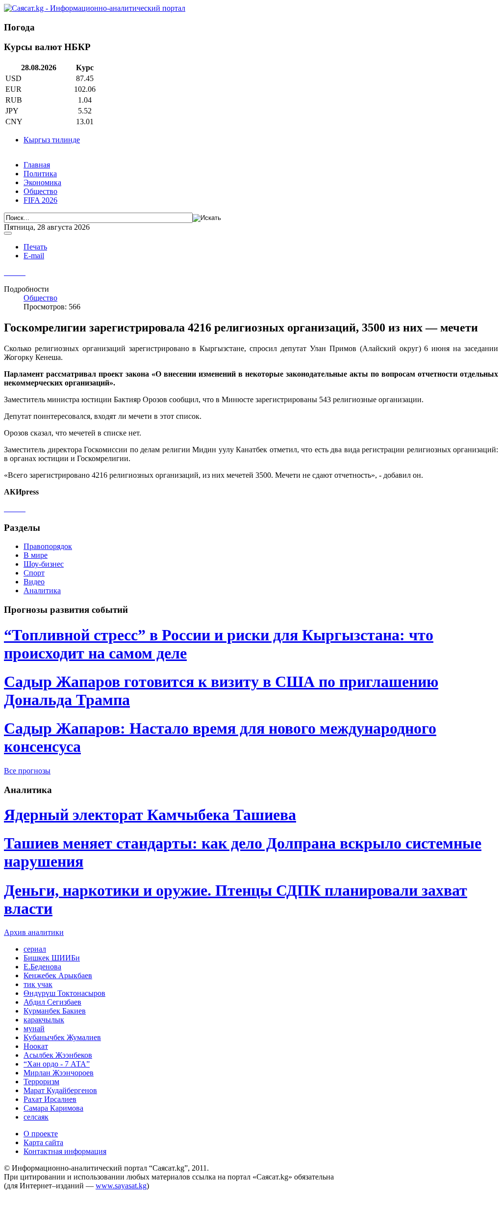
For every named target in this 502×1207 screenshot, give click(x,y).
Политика (40, 173)
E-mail (34, 255)
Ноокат (36, 1046)
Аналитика (42, 590)
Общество (40, 191)
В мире (36, 555)
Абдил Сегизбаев (52, 1002)
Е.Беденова (42, 966)
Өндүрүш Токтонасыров (64, 993)
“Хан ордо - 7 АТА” (57, 1064)
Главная (37, 165)
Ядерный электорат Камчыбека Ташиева (150, 814)
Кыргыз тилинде (52, 140)
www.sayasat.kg (121, 1185)
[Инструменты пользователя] (8, 233)
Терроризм (41, 1081)
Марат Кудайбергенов (60, 1090)
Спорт (34, 573)
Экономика (42, 182)
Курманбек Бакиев (55, 1011)
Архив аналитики (34, 932)
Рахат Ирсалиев (50, 1099)
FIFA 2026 (40, 200)
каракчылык (44, 1019)
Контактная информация (65, 1151)
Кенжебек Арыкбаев (58, 975)
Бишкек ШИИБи (52, 958)
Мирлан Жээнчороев (59, 1073)
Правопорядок (48, 546)
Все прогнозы (27, 771)
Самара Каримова (53, 1108)
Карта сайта (43, 1142)
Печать (35, 247)
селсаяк (36, 1117)
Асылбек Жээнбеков (58, 1055)
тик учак (38, 984)
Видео (34, 581)
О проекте (41, 1133)
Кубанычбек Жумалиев (62, 1037)
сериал (35, 949)
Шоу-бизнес (44, 564)
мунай (34, 1028)
